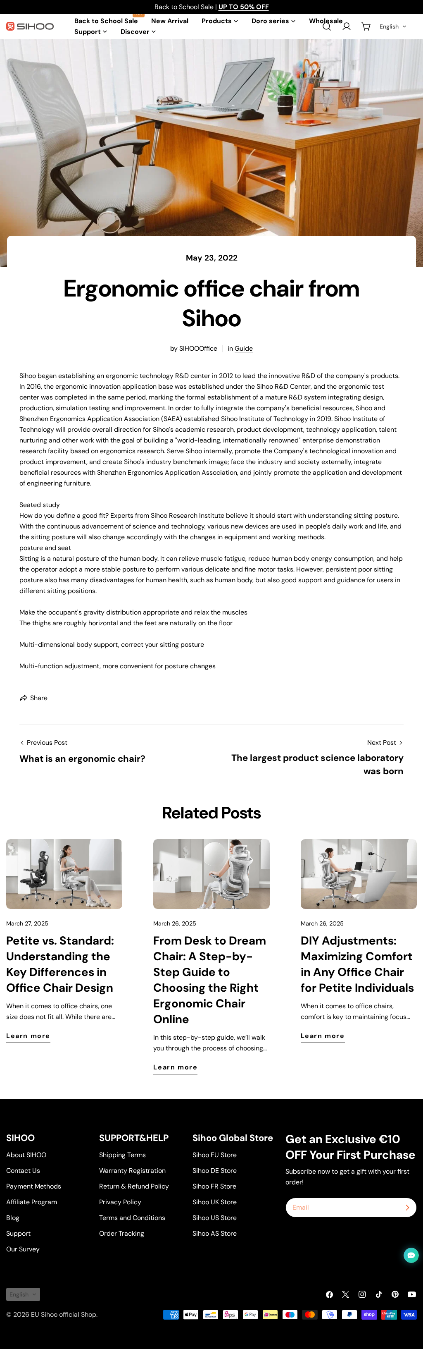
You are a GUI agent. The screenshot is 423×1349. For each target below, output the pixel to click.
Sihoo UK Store (214, 1202)
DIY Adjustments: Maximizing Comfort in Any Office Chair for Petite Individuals (357, 964)
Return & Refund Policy (134, 1186)
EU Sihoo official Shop (63, 1314)
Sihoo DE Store (214, 1170)
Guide (244, 348)
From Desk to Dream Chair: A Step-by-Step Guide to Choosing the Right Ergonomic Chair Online (209, 980)
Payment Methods (33, 1186)
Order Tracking (121, 1233)
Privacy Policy (120, 1202)
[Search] (326, 26)
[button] (393, 26)
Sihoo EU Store (214, 1154)
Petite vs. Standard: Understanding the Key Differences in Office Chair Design (60, 964)
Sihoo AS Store (214, 1233)
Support (18, 1233)
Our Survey (23, 1249)
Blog (12, 1217)
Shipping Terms (122, 1154)
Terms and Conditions (132, 1217)
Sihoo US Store (214, 1217)
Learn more (28, 1035)
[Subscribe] (407, 1207)
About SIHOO (26, 1154)
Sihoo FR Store (214, 1186)
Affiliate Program (31, 1202)
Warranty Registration (132, 1170)
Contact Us (23, 1170)
